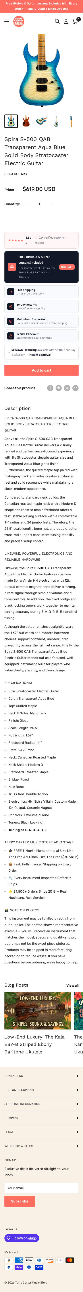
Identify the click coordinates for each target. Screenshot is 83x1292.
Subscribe (19, 1201)
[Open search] (57, 21)
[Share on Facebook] (50, 388)
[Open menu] (6, 21)
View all (72, 985)
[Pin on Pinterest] (59, 388)
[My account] (66, 21)
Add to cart (41, 370)
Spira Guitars (15, 174)
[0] (75, 21)
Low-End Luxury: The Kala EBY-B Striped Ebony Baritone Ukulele (34, 1044)
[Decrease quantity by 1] (27, 204)
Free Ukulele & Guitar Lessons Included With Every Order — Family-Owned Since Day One (41, 6)
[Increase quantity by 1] (51, 204)
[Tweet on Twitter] (67, 388)
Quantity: (12, 204)
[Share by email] (75, 388)
